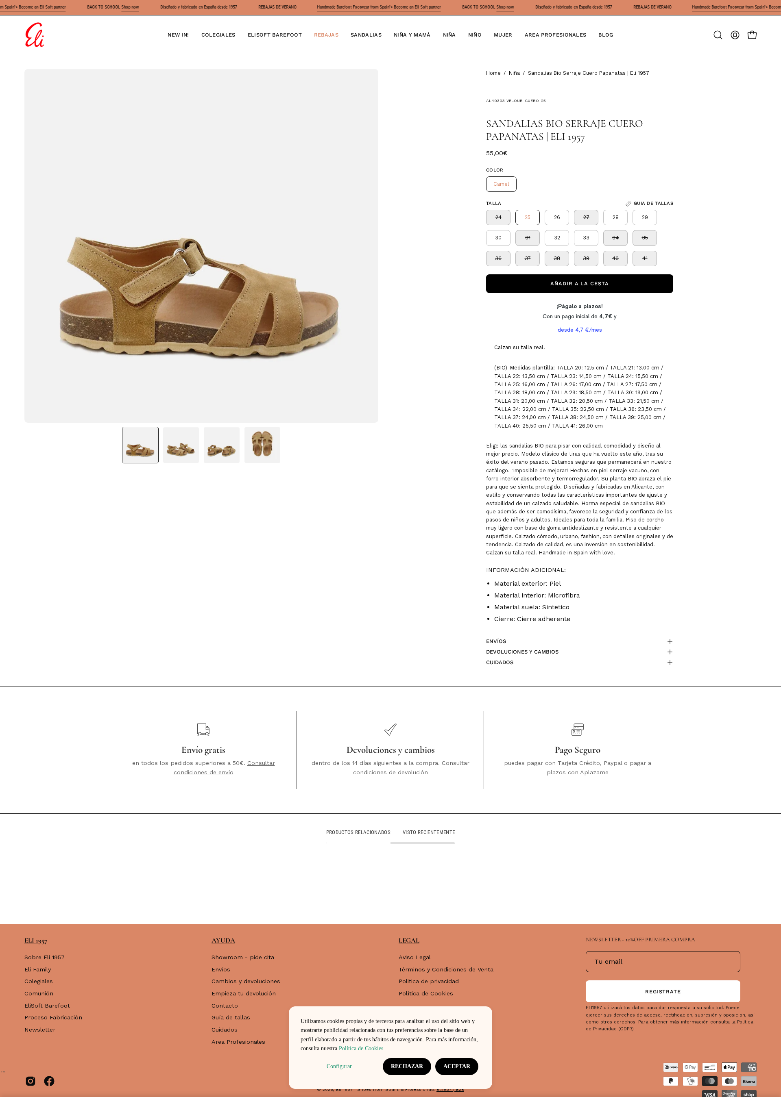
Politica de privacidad (429, 981)
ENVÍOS (496, 641)
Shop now (130, 7)
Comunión (38, 993)
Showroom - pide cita (243, 957)
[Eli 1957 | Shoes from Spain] (34, 35)
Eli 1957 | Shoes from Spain (367, 1089)
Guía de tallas (231, 1017)
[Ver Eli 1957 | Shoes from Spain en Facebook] (49, 1081)
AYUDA (223, 940)
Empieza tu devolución (244, 993)
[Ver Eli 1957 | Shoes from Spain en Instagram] (30, 1081)
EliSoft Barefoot (47, 1005)
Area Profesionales (238, 1041)
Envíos (221, 969)
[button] (218, 34)
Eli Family (37, 969)
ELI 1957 (35, 940)
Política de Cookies (426, 993)
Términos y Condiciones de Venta (446, 969)
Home (493, 73)
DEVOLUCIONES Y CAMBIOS (522, 652)
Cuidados (225, 1029)
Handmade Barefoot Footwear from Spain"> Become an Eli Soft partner (379, 7)
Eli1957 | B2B (450, 1089)
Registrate (663, 991)
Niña (514, 73)
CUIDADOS (499, 662)
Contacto (225, 1005)
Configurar (339, 1066)
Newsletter (39, 1029)
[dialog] (390, 1047)
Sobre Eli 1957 (44, 957)
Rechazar (407, 1066)
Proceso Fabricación (53, 1017)
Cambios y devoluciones (246, 981)
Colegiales (38, 981)
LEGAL (409, 940)
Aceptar (456, 1066)
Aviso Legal (415, 957)
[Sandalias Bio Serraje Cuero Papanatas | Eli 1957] (140, 445)
